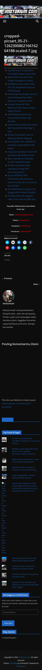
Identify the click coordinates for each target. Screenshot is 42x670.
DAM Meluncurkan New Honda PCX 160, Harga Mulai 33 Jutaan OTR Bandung (21, 87)
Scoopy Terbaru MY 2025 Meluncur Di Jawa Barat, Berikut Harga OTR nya (21, 107)
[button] (21, 60)
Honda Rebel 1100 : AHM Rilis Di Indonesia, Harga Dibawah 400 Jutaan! (22, 145)
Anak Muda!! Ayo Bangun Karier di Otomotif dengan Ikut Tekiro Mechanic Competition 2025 (22, 97)
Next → (36, 284)
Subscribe (8, 623)
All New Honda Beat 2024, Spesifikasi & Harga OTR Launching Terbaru (19, 168)
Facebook (7, 419)
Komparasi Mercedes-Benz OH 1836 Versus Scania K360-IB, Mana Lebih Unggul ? (25, 584)
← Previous (7, 278)
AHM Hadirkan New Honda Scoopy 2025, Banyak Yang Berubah (19, 118)
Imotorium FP (25, 231)
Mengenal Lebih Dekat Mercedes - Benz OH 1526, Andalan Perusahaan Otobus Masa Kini (25, 451)
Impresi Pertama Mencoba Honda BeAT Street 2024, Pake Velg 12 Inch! (22, 128)
